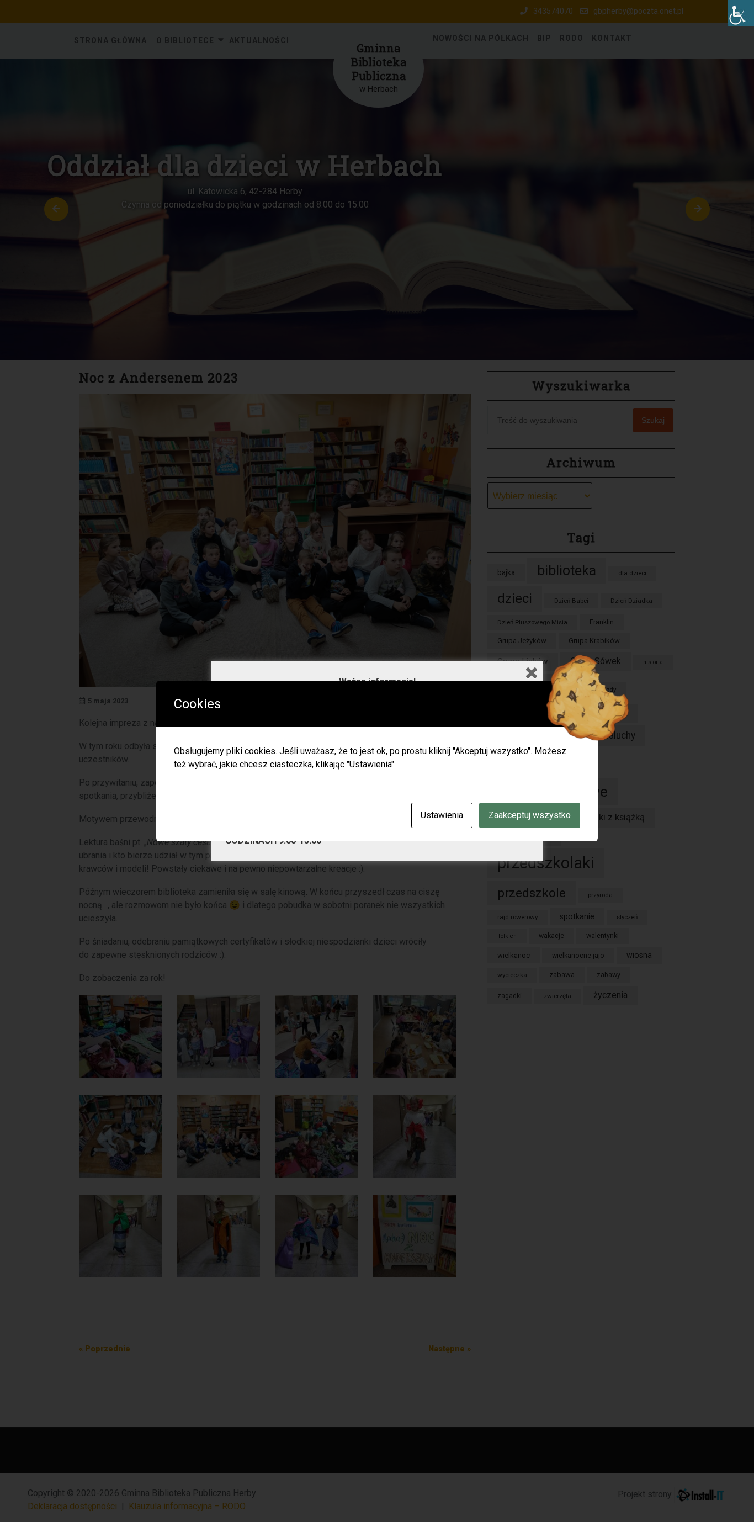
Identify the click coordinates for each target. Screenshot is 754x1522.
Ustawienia (442, 815)
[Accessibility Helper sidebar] (741, 13)
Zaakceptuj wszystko (529, 815)
